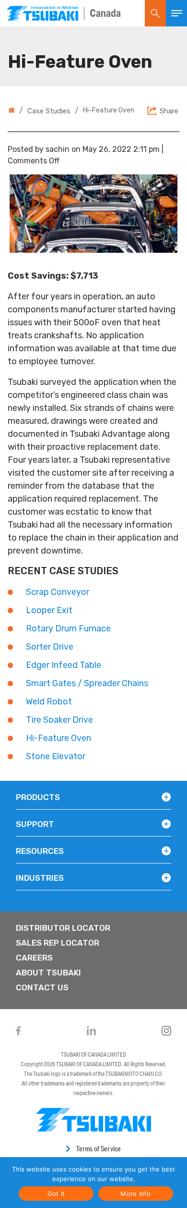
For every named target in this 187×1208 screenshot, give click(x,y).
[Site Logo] (42, 13)
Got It (56, 1193)
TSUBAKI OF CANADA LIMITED (93, 1054)
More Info (135, 1193)
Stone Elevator (55, 756)
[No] (133, 1182)
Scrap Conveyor (57, 592)
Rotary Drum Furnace (68, 628)
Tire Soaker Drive (59, 720)
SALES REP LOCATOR (57, 943)
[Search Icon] (155, 13)
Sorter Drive (49, 646)
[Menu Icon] (176, 13)
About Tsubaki (48, 972)
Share (169, 111)
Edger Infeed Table (63, 665)
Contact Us (42, 987)
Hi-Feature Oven (58, 738)
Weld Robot (49, 701)
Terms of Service (98, 1148)
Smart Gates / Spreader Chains (87, 683)
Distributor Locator (63, 928)
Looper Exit (49, 610)
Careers (34, 957)
